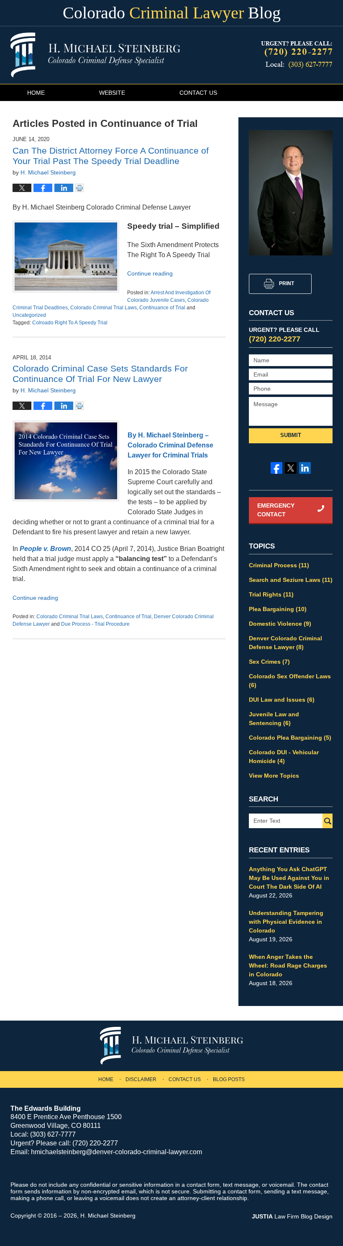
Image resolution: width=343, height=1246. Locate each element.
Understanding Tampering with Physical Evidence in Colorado (286, 922)
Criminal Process (279, 565)
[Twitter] (291, 468)
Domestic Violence (280, 623)
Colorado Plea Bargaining (290, 737)
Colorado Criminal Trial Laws (103, 308)
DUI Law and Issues (282, 699)
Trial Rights (271, 594)
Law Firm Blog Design (292, 1216)
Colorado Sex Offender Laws (290, 680)
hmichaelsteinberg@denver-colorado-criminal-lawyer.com (116, 1151)
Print (286, 283)
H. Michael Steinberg (108, 1215)
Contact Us (198, 92)
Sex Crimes (269, 661)
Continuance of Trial (162, 308)
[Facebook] (276, 468)
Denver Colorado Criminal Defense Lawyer (285, 642)
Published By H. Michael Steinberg (296, 55)
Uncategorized (29, 315)
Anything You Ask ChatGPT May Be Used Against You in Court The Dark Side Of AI (289, 878)
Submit (290, 435)
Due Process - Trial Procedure (95, 624)
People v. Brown (45, 548)
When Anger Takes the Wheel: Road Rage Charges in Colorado (288, 965)
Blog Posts (229, 1079)
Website (112, 92)
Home (36, 92)
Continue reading (150, 273)
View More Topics (274, 775)
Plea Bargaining (278, 609)
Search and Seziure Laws (291, 579)
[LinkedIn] (305, 468)
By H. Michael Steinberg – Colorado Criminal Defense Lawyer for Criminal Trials (170, 445)
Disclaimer (140, 1079)
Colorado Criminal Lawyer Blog (95, 55)
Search (328, 821)
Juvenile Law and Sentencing (274, 718)
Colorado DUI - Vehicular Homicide (284, 756)
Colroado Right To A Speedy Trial (70, 323)
